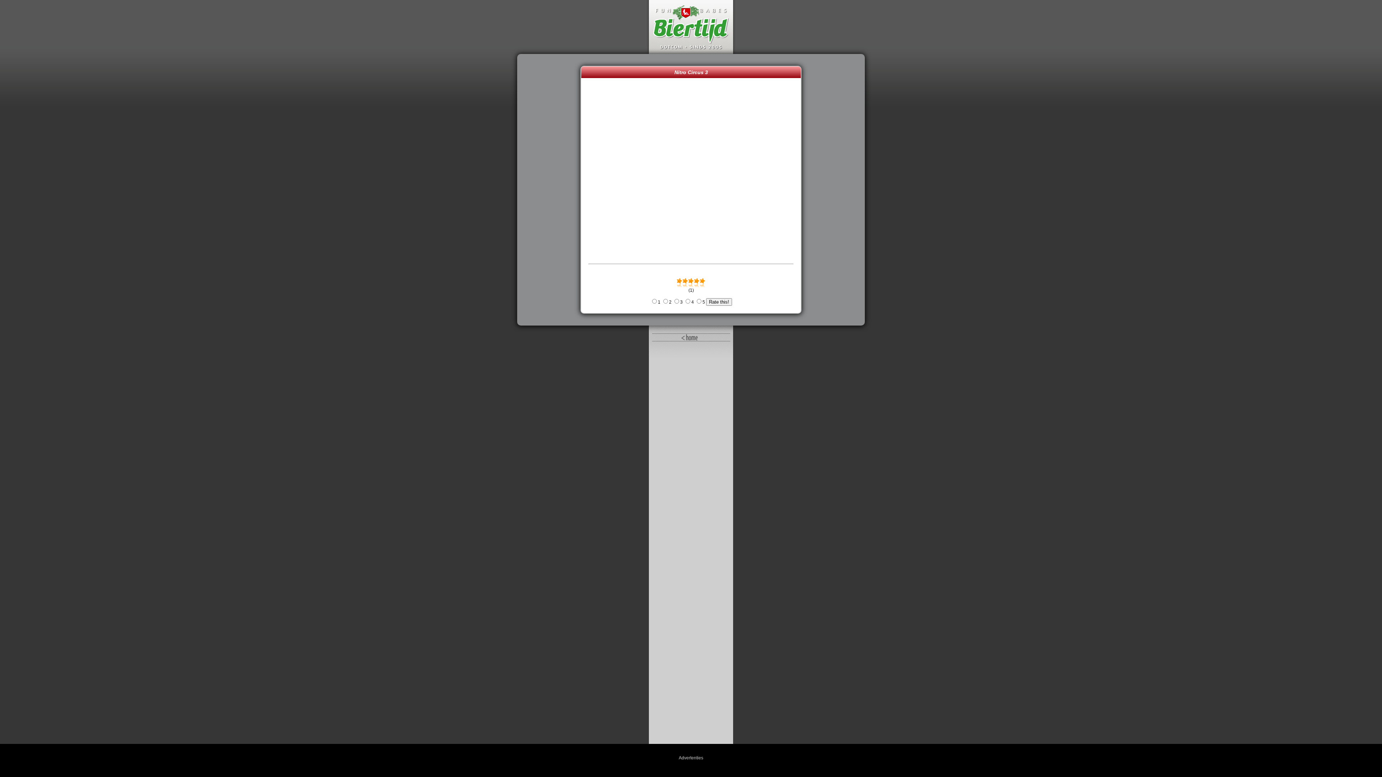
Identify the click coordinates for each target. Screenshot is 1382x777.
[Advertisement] (550, 190)
